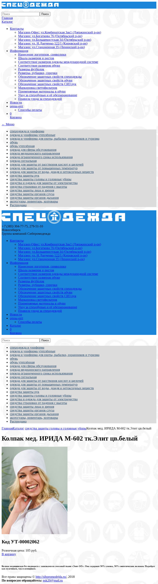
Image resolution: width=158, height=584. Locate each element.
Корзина (16, 115)
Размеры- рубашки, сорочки (37, 73)
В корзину (9, 554)
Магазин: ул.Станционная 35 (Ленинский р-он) (51, 47)
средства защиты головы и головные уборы (40, 179)
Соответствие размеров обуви (39, 65)
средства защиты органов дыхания (34, 197)
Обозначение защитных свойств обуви (45, 80)
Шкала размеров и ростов (36, 58)
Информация (19, 51)
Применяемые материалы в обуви (42, 91)
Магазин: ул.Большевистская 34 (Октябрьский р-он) (54, 39)
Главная (7, 18)
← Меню (8, 124)
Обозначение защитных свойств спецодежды (50, 76)
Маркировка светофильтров (37, 87)
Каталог (7, 21)
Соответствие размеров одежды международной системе (58, 62)
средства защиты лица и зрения (32, 190)
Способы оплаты (30, 110)
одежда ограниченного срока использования (41, 157)
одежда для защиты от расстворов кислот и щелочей (47, 164)
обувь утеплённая (22, 146)
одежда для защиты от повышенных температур (44, 168)
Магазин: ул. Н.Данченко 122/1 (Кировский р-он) (52, 43)
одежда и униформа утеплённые (32, 135)
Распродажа (18, 205)
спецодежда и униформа (27, 131)
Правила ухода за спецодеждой (40, 99)
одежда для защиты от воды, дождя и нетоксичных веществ (52, 172)
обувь (14, 142)
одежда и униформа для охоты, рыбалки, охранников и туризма (54, 138)
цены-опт (16, 106)
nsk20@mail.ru (53, 580)
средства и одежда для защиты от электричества (44, 183)
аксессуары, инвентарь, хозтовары (34, 201)
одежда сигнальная (23, 161)
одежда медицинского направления (35, 153)
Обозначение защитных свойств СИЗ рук (47, 84)
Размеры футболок (31, 69)
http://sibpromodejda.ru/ (51, 576)
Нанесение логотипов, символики (42, 54)
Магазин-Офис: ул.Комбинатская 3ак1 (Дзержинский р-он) (59, 32)
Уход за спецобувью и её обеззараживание (47, 95)
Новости (16, 102)
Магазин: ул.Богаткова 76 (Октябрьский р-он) (50, 36)
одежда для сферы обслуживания (33, 149)
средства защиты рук (24, 175)
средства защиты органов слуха (32, 194)
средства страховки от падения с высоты (38, 186)
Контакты (17, 28)
